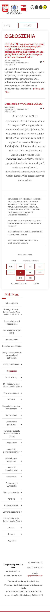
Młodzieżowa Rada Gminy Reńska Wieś (11, 385)
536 (20, 267)
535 (10, 267)
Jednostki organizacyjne (11, 469)
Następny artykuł (19, 284)
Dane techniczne (11, 505)
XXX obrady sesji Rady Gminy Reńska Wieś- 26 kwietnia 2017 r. (23, 241)
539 (10, 272)
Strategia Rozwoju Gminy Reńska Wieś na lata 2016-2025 (11, 312)
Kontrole (11, 499)
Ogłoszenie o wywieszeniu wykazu (23, 103)
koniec (36, 284)
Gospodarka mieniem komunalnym (11, 407)
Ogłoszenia (12, 371)
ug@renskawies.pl (35, 576)
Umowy (11, 528)
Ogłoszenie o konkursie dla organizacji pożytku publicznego (25, 233)
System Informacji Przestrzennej (12, 322)
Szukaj (27, 25)
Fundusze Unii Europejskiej (12, 484)
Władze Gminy (11, 377)
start (13, 261)
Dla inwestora (11, 415)
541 (30, 272)
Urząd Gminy (11, 443)
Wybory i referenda (11, 492)
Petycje (11, 534)
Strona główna (12, 303)
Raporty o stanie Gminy (12, 346)
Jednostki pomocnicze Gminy (11, 450)
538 (40, 267)
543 (20, 278)
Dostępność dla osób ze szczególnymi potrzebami (12, 355)
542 (40, 272)
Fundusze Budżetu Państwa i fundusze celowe (12, 433)
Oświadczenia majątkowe (11, 459)
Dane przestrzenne (11, 364)
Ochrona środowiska (11, 512)
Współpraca (11, 477)
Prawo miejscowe (11, 393)
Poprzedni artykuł (31, 261)
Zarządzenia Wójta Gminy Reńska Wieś (11, 519)
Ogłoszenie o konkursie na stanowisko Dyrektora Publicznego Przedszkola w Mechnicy (24, 223)
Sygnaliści (12, 541)
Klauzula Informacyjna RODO (12, 331)
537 (30, 267)
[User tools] (42, 62)
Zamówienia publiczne (11, 423)
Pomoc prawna (12, 340)
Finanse (11, 400)
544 (30, 278)
